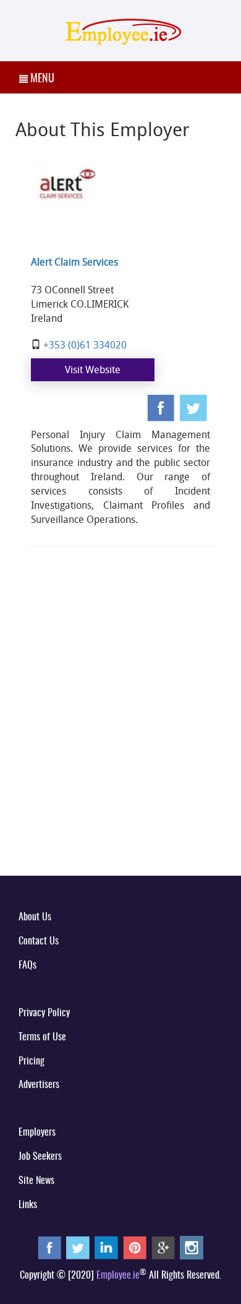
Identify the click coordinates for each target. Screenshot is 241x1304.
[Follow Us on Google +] (163, 1247)
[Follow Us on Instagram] (192, 1247)
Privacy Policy (44, 1013)
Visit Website (92, 369)
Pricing (31, 1061)
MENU (41, 79)
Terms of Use (42, 1037)
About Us (35, 917)
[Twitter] (195, 408)
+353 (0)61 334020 (85, 345)
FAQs (27, 965)
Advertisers (39, 1085)
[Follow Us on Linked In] (106, 1247)
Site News (36, 1181)
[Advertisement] (120, 735)
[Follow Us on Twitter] (78, 1247)
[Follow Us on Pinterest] (135, 1247)
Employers (37, 1133)
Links (28, 1205)
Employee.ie (118, 1275)
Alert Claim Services (74, 262)
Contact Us (39, 941)
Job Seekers (40, 1157)
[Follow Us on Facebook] (49, 1247)
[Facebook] (162, 408)
